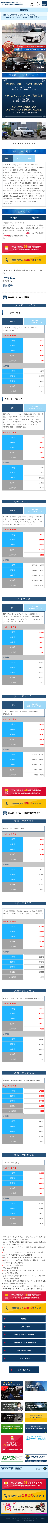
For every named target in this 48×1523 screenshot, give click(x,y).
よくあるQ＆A (24, 1358)
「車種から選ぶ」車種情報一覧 (24, 1342)
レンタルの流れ (24, 1327)
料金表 (24, 1319)
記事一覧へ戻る (24, 1370)
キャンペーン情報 (24, 1350)
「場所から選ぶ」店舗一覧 (23, 1334)
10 (34, 143)
